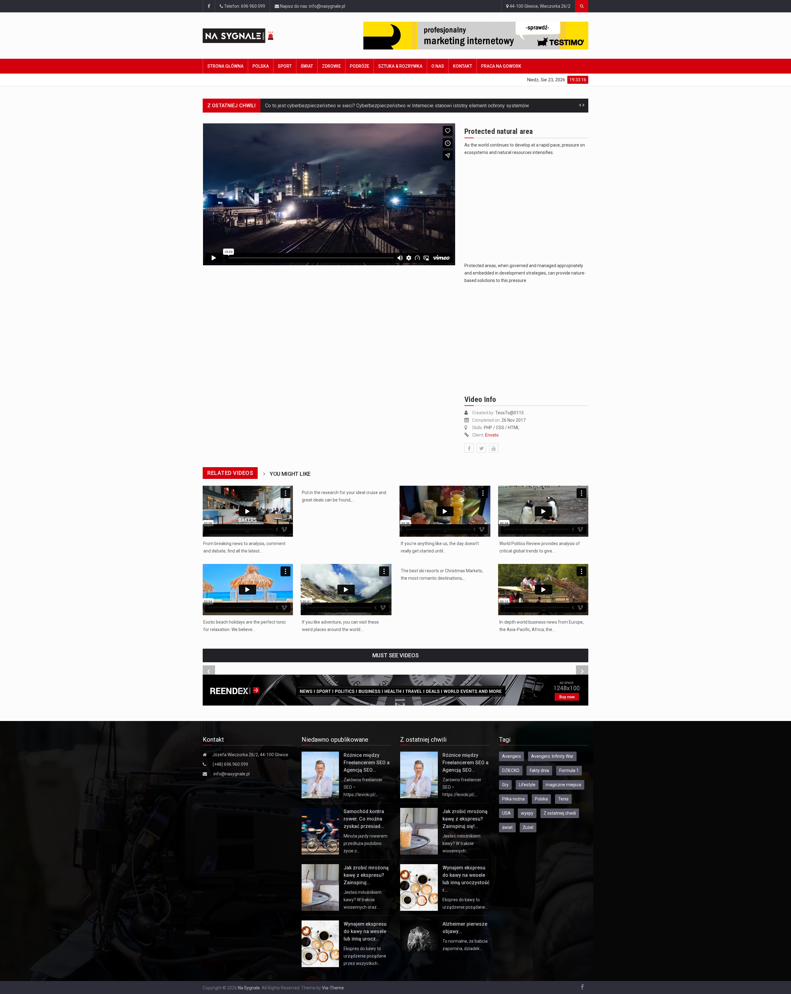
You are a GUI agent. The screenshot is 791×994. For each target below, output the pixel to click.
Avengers (511, 756)
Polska (260, 66)
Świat (307, 66)
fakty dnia (539, 770)
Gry (505, 784)
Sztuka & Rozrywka (400, 66)
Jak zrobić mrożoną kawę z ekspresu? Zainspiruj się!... (465, 818)
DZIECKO (510, 770)
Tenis (563, 798)
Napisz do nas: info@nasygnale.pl (312, 6)
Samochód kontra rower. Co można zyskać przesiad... (364, 818)
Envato (492, 435)
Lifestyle (527, 784)
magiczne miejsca (563, 784)
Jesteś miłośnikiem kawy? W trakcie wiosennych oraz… (363, 900)
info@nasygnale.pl (232, 773)
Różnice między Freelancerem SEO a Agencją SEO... (367, 762)
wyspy (527, 813)
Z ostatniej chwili (560, 813)
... (247, 530)
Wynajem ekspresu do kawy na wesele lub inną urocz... (365, 931)
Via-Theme (333, 987)
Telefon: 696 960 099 (244, 6)
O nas (437, 66)
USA (506, 813)
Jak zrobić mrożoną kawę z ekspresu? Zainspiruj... (366, 875)
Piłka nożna (513, 798)
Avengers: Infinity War (552, 756)
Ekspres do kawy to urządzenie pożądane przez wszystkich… (365, 956)
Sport (285, 66)
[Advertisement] (526, 210)
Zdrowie (331, 66)
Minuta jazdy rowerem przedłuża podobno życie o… (365, 843)
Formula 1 (569, 770)
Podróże (359, 66)
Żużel (528, 827)
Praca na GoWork (501, 66)
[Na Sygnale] (250, 35)
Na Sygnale (249, 987)
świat (507, 827)
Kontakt (462, 66)
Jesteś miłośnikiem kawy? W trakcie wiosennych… (461, 843)
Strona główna (225, 66)
